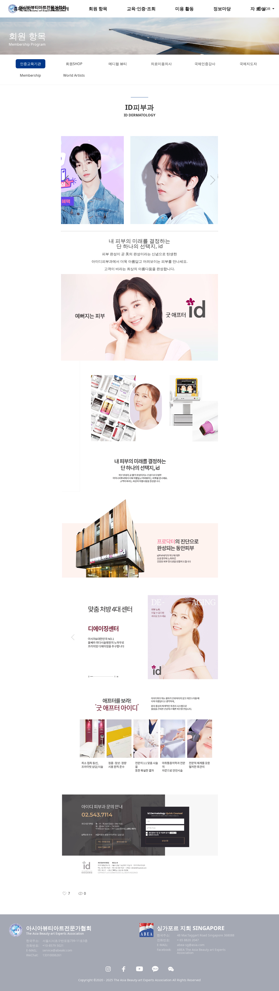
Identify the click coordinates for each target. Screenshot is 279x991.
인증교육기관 (30, 63)
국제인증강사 (204, 63)
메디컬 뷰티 (118, 63)
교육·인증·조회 (141, 9)
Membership (30, 75)
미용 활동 (184, 9)
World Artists (74, 75)
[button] (66, 180)
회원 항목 (98, 9)
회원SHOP (74, 63)
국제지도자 (248, 63)
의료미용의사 (161, 63)
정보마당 (222, 9)
